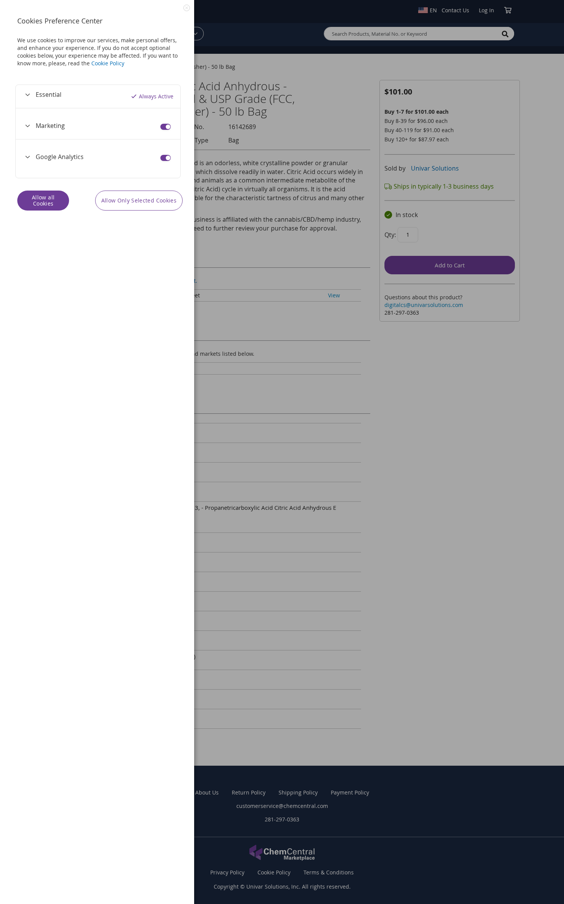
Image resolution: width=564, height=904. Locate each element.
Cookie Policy (107, 63)
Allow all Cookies (43, 200)
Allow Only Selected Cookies (138, 200)
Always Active (156, 96)
